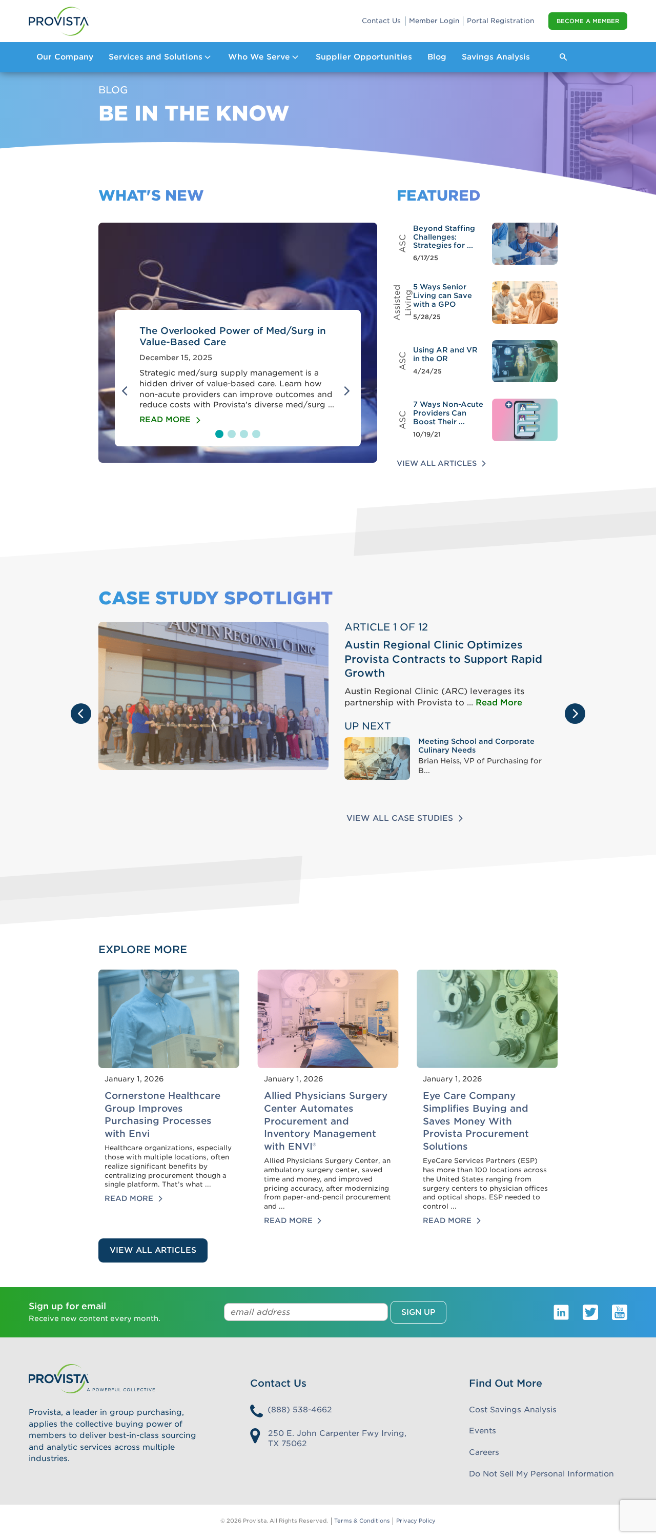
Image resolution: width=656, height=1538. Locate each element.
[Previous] (127, 391)
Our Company (64, 57)
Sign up (418, 1312)
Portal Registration (500, 21)
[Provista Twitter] (590, 1311)
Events (482, 1430)
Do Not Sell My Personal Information (541, 1473)
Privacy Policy (416, 1520)
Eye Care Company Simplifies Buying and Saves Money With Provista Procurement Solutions (476, 1121)
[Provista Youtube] (619, 1311)
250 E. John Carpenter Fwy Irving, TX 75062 (337, 1439)
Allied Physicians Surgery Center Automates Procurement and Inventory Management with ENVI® (325, 1121)
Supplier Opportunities (364, 57)
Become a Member (588, 21)
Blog (436, 57)
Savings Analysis (496, 57)
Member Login (434, 21)
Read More (499, 702)
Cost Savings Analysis (513, 1409)
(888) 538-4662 (300, 1409)
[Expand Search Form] (563, 57)
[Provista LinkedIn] (561, 1311)
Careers (484, 1452)
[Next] (348, 391)
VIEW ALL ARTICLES (153, 1250)
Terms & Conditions (362, 1520)
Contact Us (381, 21)
